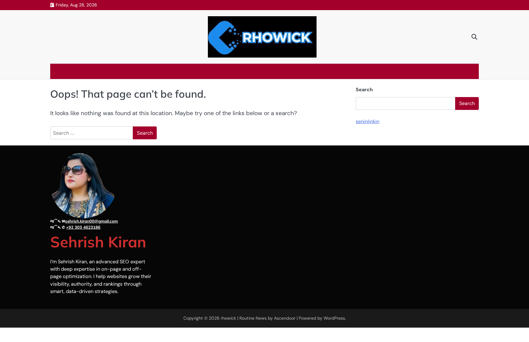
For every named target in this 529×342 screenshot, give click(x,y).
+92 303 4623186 (83, 227)
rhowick (228, 318)
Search (364, 89)
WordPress (334, 318)
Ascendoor (284, 318)
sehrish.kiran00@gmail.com (91, 221)
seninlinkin (367, 121)
